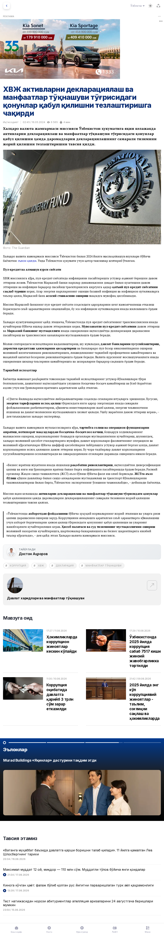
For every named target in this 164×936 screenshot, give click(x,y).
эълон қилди (27, 261)
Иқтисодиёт (11, 122)
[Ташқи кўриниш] (150, 5)
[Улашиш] (158, 5)
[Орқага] (6, 5)
